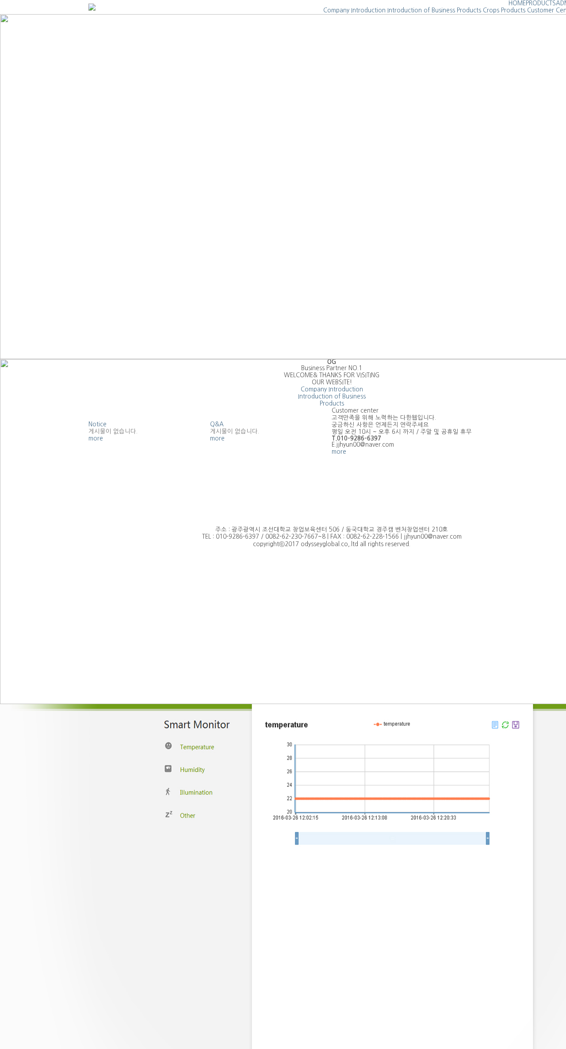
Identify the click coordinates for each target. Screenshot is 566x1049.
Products (469, 10)
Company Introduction (354, 10)
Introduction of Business (421, 10)
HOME (517, 3)
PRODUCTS (541, 3)
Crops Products (504, 10)
